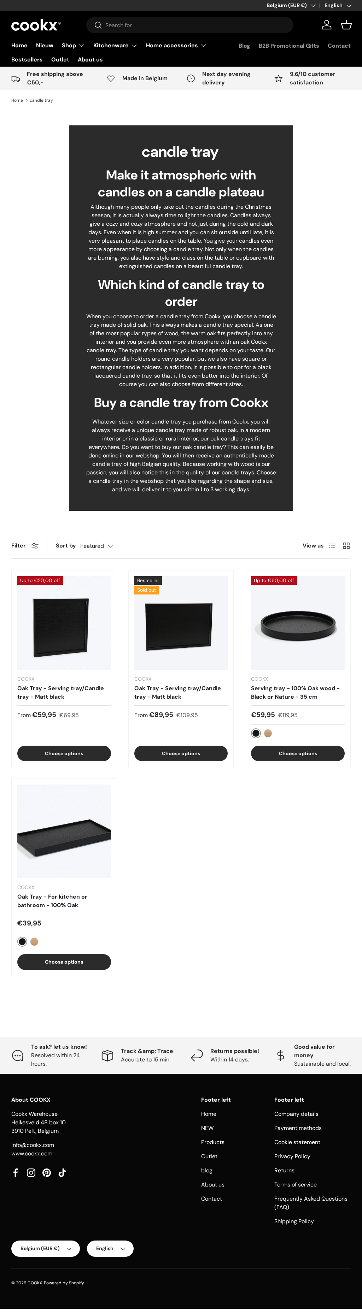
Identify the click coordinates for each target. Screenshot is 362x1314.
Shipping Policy (294, 1221)
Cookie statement (297, 1142)
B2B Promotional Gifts (289, 45)
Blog (244, 45)
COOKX (35, 1283)
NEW (207, 1128)
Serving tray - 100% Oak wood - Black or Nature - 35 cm (295, 692)
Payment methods (298, 1128)
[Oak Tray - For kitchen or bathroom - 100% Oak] (64, 831)
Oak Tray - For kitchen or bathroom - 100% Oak (52, 901)
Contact (339, 45)
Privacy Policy (292, 1156)
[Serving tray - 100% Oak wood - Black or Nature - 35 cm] (298, 623)
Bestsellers (27, 59)
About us (90, 59)
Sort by (66, 545)
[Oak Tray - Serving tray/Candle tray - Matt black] (64, 623)
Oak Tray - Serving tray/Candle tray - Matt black (60, 692)
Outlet (60, 59)
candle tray (41, 100)
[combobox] (189, 25)
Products (212, 1142)
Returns (284, 1170)
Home (19, 45)
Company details (296, 1114)
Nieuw (44, 45)
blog (206, 1170)
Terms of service (295, 1184)
